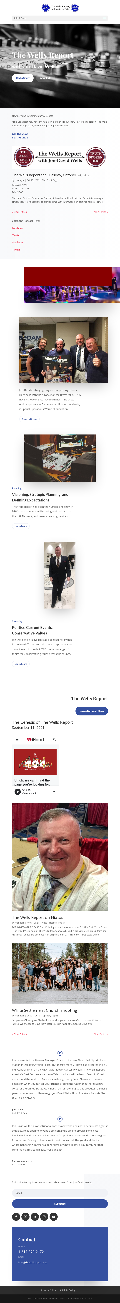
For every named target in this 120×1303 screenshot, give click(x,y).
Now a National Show (92, 711)
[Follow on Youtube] (54, 1217)
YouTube (17, 242)
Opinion (46, 1015)
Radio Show (23, 77)
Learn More (21, 526)
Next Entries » (101, 211)
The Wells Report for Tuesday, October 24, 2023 (51, 174)
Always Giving (29, 419)
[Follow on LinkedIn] (35, 1217)
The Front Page (50, 180)
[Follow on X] (25, 1217)
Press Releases (49, 922)
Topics (61, 922)
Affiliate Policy (67, 1290)
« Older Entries (19, 211)
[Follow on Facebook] (16, 1217)
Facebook (17, 228)
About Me (45, 77)
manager (19, 180)
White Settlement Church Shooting (44, 1010)
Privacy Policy (48, 1290)
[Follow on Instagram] (44, 1217)
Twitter (16, 235)
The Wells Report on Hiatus (37, 917)
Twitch (16, 249)
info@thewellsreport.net (32, 1262)
